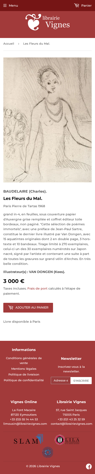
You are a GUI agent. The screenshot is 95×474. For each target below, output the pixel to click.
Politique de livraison (23, 374)
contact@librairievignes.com (71, 423)
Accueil (8, 43)
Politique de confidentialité (24, 380)
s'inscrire (81, 380)
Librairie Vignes (48, 466)
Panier (86, 6)
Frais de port (37, 288)
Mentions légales (23, 368)
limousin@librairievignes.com (25, 423)
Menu (13, 6)
